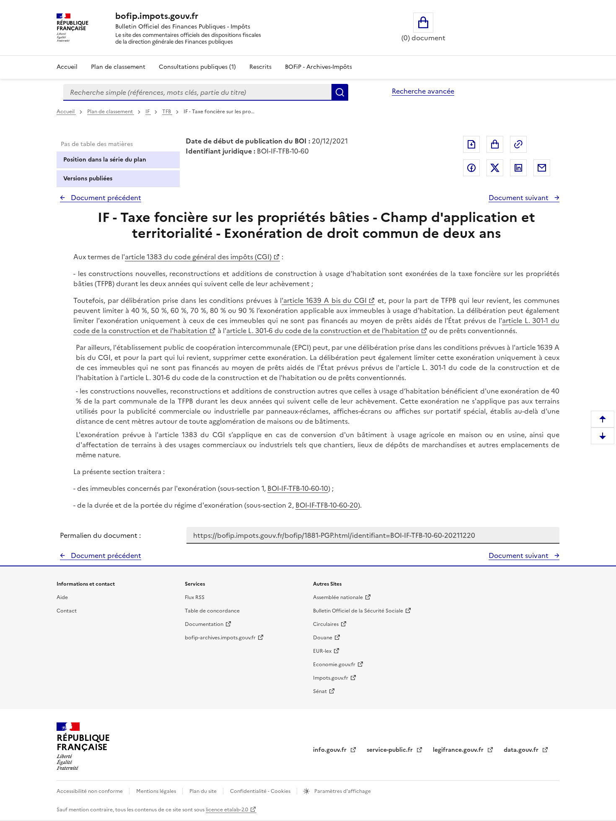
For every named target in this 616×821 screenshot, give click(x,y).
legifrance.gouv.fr (459, 749)
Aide (62, 597)
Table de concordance (212, 611)
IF (148, 111)
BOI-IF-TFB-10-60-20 (326, 505)
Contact (67, 611)
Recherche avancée (423, 91)
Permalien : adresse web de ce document (518, 144)
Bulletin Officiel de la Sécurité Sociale (358, 611)
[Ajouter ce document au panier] (495, 144)
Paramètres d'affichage (342, 791)
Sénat (320, 691)
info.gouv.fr (330, 749)
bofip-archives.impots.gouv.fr (220, 637)
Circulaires (326, 624)
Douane (322, 637)
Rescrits (260, 67)
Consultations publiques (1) (197, 67)
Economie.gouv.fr (334, 664)
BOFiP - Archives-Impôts (318, 67)
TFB (167, 111)
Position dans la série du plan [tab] (104, 159)
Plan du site (203, 791)
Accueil (67, 67)
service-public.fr (390, 749)
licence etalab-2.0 (227, 809)
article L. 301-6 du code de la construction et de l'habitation (322, 331)
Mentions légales (156, 791)
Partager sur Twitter (495, 167)
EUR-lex (322, 651)
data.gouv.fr (522, 749)
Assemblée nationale (338, 597)
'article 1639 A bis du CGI (324, 300)
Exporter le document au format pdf (471, 144)
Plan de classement (118, 67)
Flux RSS (194, 597)
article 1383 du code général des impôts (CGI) (198, 257)
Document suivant (519, 198)
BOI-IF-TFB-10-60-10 (297, 488)
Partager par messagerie (541, 167)
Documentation (204, 624)
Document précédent (105, 198)
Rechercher (339, 92)
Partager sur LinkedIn (518, 167)
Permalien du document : (100, 535)
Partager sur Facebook (471, 167)
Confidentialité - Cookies (261, 791)
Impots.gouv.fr (330, 678)
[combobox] (197, 92)
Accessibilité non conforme (90, 791)
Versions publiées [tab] (87, 178)
